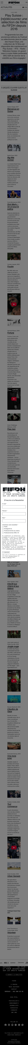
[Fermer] (25, 486)
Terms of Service (7, 557)
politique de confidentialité (15, 549)
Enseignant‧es (8, 528)
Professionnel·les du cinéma (12, 530)
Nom (4, 518)
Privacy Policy (13, 556)
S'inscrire (6, 552)
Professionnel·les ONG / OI (11, 532)
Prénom (4, 511)
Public (6, 526)
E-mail (4, 504)
